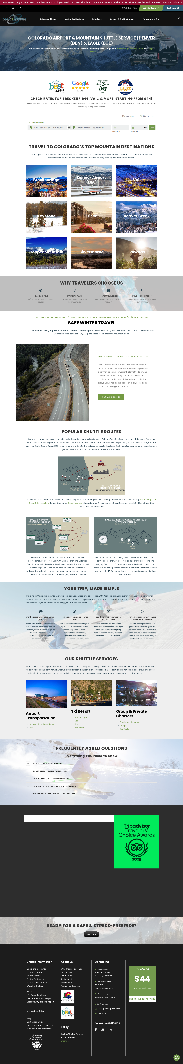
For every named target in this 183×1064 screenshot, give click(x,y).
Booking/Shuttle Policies (72, 1034)
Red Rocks (124, 729)
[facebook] (8, 7)
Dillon (37, 503)
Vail (131, 48)
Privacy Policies (68, 1037)
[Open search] (179, 18)
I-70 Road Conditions (36, 995)
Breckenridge (123, 48)
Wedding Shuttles (35, 986)
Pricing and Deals (48, 19)
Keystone (138, 48)
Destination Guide (35, 1022)
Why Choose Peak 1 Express (73, 969)
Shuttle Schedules (35, 972)
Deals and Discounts (36, 969)
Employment (66, 982)
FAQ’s (29, 991)
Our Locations (67, 972)
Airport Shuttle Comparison (39, 1028)
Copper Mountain (75, 503)
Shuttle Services (34, 975)
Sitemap (65, 1041)
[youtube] (14, 7)
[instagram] (21, 7)
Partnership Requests (70, 986)
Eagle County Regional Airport (40, 1002)
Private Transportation (37, 982)
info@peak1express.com (109, 1008)
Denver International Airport (39, 998)
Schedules (97, 19)
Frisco (31, 503)
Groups (123, 725)
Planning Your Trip (151, 19)
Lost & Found (67, 975)
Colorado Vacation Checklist (40, 1025)
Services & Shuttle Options (122, 19)
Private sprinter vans (129, 722)
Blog (29, 1018)
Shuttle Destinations (74, 19)
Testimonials (67, 979)
